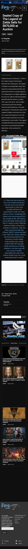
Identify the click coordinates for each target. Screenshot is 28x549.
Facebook (7, 541)
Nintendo (15, 293)
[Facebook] (7, 44)
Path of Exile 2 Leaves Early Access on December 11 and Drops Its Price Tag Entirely (13, 441)
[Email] (18, 44)
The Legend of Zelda (5, 295)
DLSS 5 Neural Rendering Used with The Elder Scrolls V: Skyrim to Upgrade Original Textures (14, 380)
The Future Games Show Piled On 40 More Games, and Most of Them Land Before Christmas (14, 460)
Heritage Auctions (12, 285)
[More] (25, 44)
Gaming (10, 34)
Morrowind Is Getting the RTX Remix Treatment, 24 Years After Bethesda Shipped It (12, 421)
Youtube (20, 543)
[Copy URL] (21, 44)
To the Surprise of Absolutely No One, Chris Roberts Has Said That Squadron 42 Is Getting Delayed (14, 360)
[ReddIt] (14, 44)
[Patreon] (16, 541)
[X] (11, 44)
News (3, 34)
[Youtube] (16, 543)
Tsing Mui (6, 39)
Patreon (20, 541)
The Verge (21, 285)
